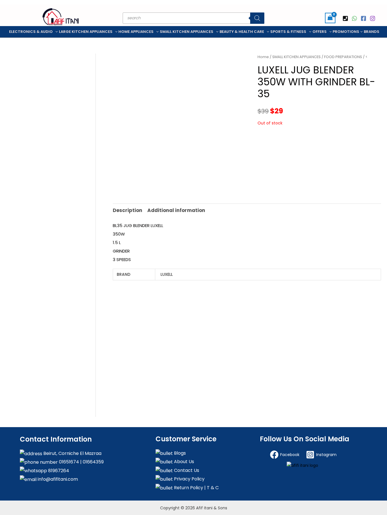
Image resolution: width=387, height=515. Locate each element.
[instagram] (373, 18)
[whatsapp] (355, 18)
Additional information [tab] (176, 210)
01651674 (68, 462)
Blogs (179, 453)
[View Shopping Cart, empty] (330, 18)
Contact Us (186, 470)
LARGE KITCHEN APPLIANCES (85, 31)
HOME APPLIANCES (136, 31)
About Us (183, 461)
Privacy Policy (189, 479)
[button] (55, 32)
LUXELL (167, 274)
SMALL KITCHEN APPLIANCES (186, 31)
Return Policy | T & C (196, 487)
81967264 (58, 470)
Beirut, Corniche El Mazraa (71, 453)
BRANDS (371, 31)
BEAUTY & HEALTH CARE (242, 31)
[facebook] (364, 18)
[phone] (346, 18)
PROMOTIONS (346, 31)
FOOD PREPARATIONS (343, 57)
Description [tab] (127, 210)
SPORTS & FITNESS (288, 31)
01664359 (93, 462)
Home (263, 57)
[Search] (257, 18)
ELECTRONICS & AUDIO (31, 31)
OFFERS (319, 31)
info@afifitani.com (57, 479)
